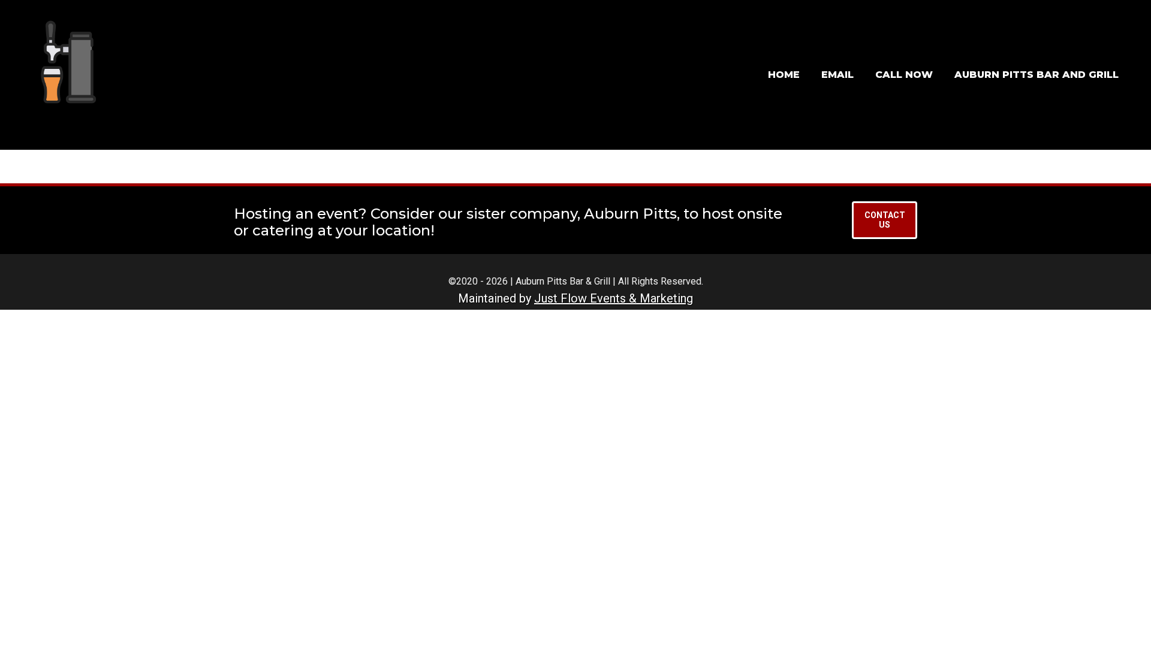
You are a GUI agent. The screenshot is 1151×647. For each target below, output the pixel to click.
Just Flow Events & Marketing (613, 298)
